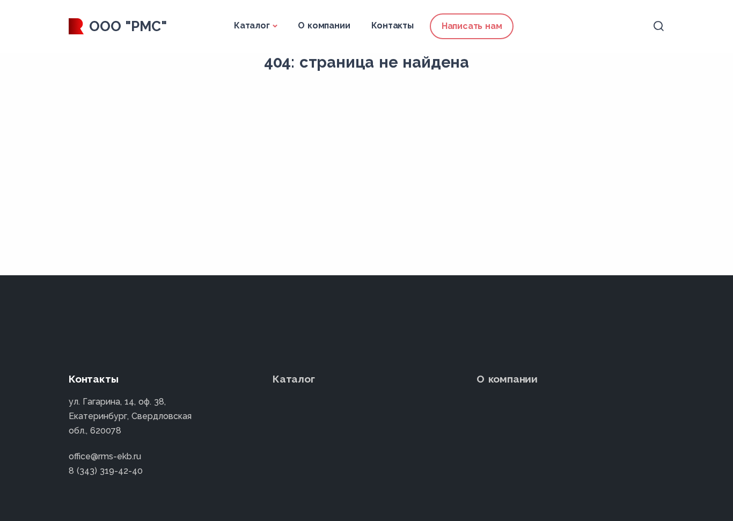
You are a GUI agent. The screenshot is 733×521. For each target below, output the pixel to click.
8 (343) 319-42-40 (106, 471)
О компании (324, 25)
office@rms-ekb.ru (105, 456)
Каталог (252, 25)
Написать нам (472, 26)
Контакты (392, 25)
